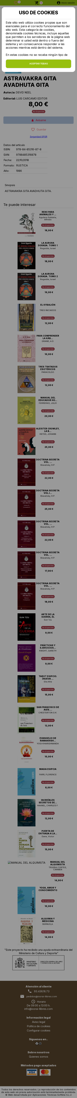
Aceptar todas (38, 63)
